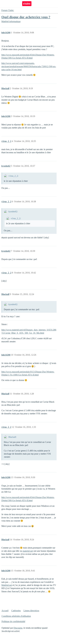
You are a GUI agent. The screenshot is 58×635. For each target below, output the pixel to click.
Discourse (18, 628)
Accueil (5, 610)
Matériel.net (6, 585)
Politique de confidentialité (13, 621)
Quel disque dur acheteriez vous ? (25, 17)
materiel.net (28, 551)
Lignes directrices (31, 610)
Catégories (16, 610)
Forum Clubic (7, 10)
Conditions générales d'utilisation (16, 616)
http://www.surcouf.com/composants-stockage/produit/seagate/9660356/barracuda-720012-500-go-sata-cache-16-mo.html (28, 66)
